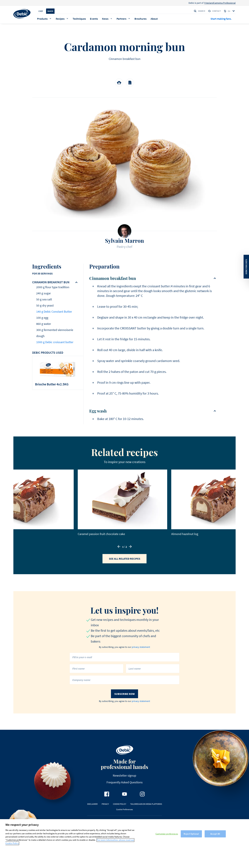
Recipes (60, 18)
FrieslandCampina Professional (220, 2)
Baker (50, 11)
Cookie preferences (124, 809)
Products (42, 18)
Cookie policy (119, 804)
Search (201, 11)
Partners (121, 18)
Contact (216, 11)
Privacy (105, 804)
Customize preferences (166, 833)
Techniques (79, 18)
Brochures (140, 18)
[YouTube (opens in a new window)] (124, 794)
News (105, 18)
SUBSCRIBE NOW (124, 693)
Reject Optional (191, 833)
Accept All (215, 833)
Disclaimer (92, 804)
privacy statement (141, 646)
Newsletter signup (124, 775)
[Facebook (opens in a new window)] (107, 794)
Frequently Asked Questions (125, 782)
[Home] (21, 13)
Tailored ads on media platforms (146, 804)
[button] (119, 547)
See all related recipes (124, 558)
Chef (40, 11)
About (154, 18)
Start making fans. (221, 18)
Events (94, 18)
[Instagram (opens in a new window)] (142, 794)
